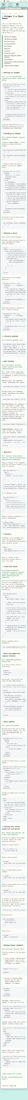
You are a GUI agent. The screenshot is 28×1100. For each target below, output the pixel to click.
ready (21, 340)
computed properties (16, 574)
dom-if (22, 949)
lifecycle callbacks (12, 340)
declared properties (12, 570)
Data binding (8, 46)
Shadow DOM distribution (13, 659)
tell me (4, 32)
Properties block (9, 53)
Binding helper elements (11, 65)
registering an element (9, 78)
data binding (10, 365)
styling (8, 832)
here (11, 29)
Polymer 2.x (5, 25)
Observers (7, 48)
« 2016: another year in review (11, 1073)
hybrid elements (16, 237)
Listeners (7, 50)
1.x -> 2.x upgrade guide (13, 76)
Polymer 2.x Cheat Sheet (12, 17)
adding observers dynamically (11, 459)
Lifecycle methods (9, 43)
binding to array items (15, 366)
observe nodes (6, 661)
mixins (8, 237)
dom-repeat (9, 949)
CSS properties (16, 832)
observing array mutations (17, 457)
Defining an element (10, 36)
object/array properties (9, 572)
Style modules (8, 59)
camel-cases (19, 372)
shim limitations (12, 834)
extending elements (12, 137)
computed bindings (7, 368)
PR (9, 557)
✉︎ (21, 1)
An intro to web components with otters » (12, 1078)
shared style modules (12, 725)
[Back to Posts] (26, 8)
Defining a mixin (9, 41)
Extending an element (10, 39)
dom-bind (16, 949)
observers (9, 456)
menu (8, 1)
